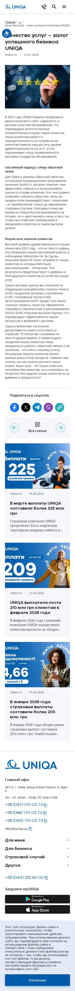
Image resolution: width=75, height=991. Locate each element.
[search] (54, 7)
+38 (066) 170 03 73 (23, 812)
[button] (14, 407)
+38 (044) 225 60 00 (24, 877)
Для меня (15, 840)
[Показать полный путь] (20, 22)
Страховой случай (25, 856)
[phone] (44, 7)
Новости (11, 55)
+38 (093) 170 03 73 (24, 820)
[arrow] (68, 840)
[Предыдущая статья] (14, 427)
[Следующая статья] (60, 427)
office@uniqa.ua (16, 829)
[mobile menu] (64, 7)
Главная (10, 22)
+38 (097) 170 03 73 (24, 804)
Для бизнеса (18, 848)
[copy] (59, 407)
